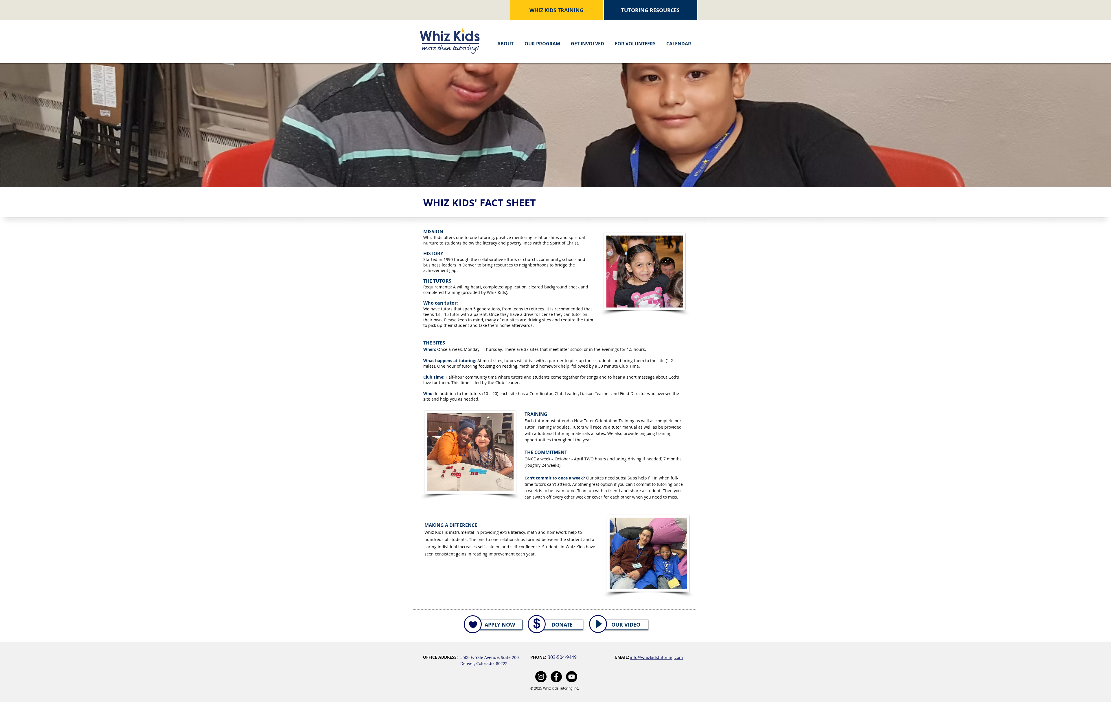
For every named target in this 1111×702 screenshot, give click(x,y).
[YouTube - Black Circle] (571, 676)
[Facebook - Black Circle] (556, 676)
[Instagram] (541, 676)
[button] (505, 41)
